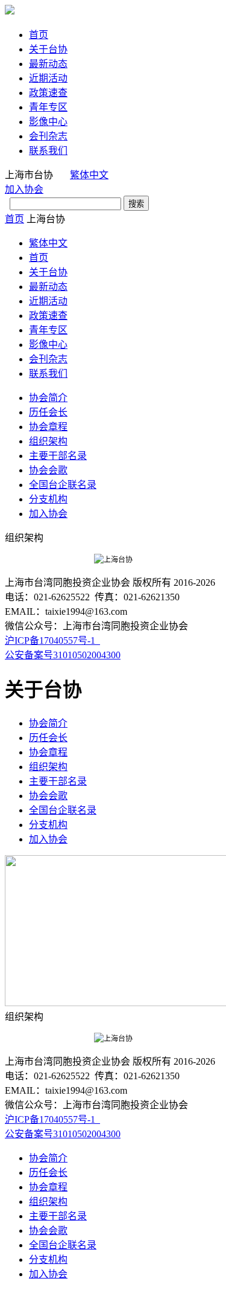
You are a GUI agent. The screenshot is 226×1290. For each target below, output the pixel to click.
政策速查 (48, 93)
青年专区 (48, 107)
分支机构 (48, 499)
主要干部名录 (58, 456)
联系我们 (48, 151)
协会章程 (48, 427)
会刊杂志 (48, 136)
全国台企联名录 (62, 485)
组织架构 (48, 441)
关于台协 (48, 49)
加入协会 (24, 189)
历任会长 (48, 412)
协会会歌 (48, 470)
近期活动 (48, 78)
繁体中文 (89, 175)
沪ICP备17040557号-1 (52, 640)
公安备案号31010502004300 (63, 655)
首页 (38, 35)
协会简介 (48, 398)
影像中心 (48, 122)
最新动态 (48, 64)
